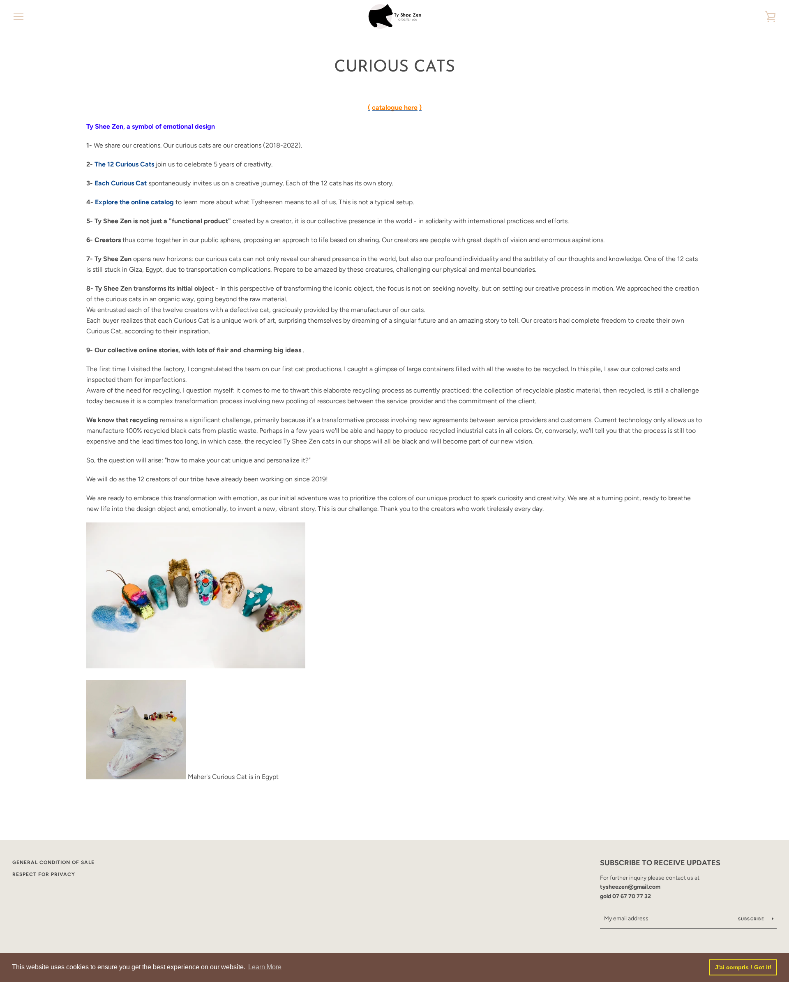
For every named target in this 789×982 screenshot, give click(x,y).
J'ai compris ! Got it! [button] (743, 967)
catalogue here (395, 107)
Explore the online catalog (134, 202)
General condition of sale (53, 862)
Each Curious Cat (121, 183)
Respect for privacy (43, 874)
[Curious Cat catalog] (195, 666)
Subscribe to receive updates (660, 862)
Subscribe (752, 919)
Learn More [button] (264, 967)
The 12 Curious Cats (124, 164)
